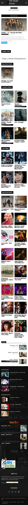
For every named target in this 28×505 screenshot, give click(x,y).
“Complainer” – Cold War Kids (7, 209)
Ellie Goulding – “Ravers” (5, 141)
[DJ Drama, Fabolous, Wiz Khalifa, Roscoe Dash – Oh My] (21, 326)
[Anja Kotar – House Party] (5, 413)
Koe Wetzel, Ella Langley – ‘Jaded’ (20, 141)
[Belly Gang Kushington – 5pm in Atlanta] (7, 271)
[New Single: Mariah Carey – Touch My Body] (21, 308)
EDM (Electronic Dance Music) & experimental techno (20, 106)
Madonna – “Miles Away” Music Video (7, 226)
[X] (15, 492)
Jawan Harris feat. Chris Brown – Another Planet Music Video (20, 167)
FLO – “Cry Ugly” (19, 122)
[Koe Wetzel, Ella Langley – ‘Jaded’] (21, 133)
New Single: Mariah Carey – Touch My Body (20, 316)
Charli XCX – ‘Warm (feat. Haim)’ (7, 334)
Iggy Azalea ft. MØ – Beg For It (16, 379)
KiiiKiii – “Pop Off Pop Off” (14, 10)
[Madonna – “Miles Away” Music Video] (7, 219)
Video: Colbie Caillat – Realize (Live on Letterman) (20, 298)
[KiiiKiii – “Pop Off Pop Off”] (7, 115)
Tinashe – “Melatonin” (18, 104)
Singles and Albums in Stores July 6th (7, 165)
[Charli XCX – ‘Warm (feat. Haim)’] (7, 326)
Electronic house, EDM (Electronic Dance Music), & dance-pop (6, 143)
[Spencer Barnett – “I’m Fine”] (21, 202)
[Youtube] (19, 492)
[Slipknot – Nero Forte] (7, 254)
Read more (4, 42)
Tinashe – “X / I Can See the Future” (11, 32)
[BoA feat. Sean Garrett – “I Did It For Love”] (21, 177)
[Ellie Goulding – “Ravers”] (7, 133)
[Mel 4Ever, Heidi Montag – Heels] (21, 219)
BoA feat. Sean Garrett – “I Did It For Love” (20, 186)
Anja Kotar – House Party (15, 411)
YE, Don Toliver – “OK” (6, 104)
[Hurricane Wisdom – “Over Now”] (21, 271)
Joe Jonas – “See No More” (15, 404)
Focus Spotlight (5, 34)
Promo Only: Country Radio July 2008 (7, 298)
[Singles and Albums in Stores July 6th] (7, 158)
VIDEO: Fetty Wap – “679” (7, 315)
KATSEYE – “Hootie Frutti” (13, 352)
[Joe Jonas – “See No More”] (5, 406)
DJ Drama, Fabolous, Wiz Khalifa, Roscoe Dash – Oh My (19, 335)
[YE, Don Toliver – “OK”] (7, 97)
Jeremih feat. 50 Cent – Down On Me (17, 372)
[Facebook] (9, 492)
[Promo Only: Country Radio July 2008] (7, 289)
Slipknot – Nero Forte (5, 262)
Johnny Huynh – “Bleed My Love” (19, 262)
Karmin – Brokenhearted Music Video (6, 186)
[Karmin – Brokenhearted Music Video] (7, 177)
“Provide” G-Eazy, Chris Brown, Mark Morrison (20, 244)
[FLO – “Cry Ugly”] (21, 115)
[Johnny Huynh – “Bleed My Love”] (21, 254)
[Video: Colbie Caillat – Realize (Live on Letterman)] (21, 289)
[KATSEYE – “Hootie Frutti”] (23, 354)
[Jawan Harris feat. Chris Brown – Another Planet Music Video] (21, 158)
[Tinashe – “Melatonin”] (21, 97)
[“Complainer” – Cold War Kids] (7, 202)
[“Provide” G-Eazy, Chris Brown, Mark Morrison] (21, 236)
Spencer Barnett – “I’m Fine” (20, 209)
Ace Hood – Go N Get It (14, 397)
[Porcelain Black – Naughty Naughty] (5, 388)
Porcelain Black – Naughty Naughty (17, 386)
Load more (14, 451)
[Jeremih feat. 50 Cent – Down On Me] (5, 374)
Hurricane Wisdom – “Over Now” (21, 279)
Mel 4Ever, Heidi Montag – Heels (19, 226)
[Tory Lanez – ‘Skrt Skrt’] (7, 236)
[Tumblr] (12, 492)
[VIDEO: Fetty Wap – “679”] (7, 308)
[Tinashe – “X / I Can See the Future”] (14, 24)
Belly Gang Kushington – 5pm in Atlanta (7, 280)
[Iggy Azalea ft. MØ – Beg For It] (5, 381)
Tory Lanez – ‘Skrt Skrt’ (6, 243)
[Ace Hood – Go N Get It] (5, 399)
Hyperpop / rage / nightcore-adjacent (6, 125)
